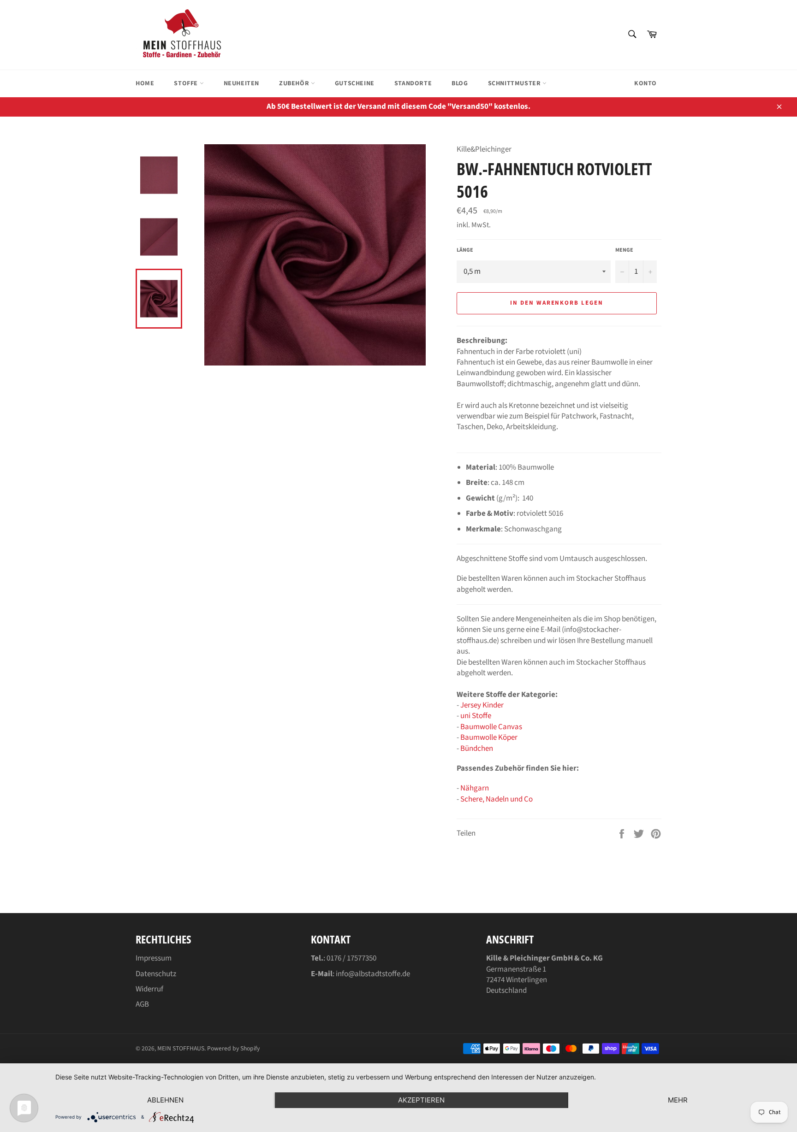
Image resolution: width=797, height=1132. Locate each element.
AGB (142, 1004)
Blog (460, 83)
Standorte (413, 83)
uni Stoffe (475, 715)
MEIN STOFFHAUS (180, 1048)
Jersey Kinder (482, 705)
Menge (624, 250)
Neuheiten (241, 83)
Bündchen (476, 748)
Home (145, 83)
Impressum (154, 958)
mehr (678, 1100)
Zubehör (295, 83)
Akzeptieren (421, 1100)
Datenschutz (156, 973)
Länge (465, 250)
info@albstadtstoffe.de (373, 973)
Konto (645, 83)
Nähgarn (474, 788)
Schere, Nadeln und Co (496, 799)
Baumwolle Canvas (491, 726)
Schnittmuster (515, 83)
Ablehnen (165, 1100)
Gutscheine (355, 83)
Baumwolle (479, 737)
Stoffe (186, 83)
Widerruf (149, 989)
